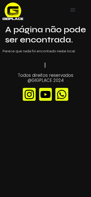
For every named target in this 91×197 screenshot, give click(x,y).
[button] (73, 10)
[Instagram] (29, 94)
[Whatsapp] (61, 94)
